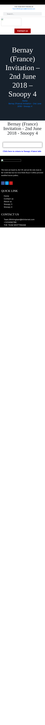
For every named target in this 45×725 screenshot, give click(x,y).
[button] (42, 21)
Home (24, 101)
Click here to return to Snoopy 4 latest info (22, 151)
